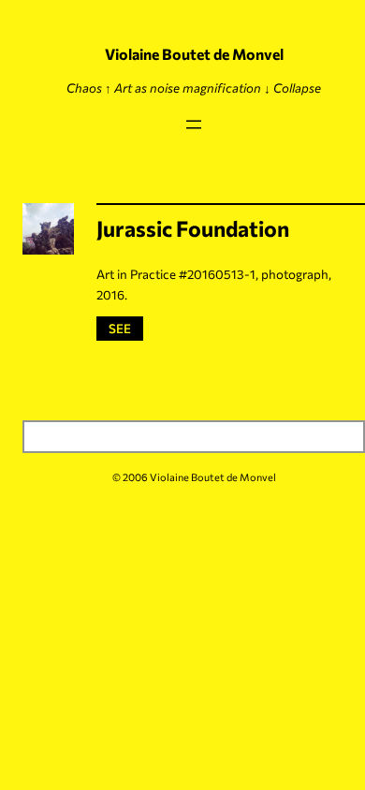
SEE (123, 327)
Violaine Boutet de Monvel (194, 54)
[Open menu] (193, 124)
